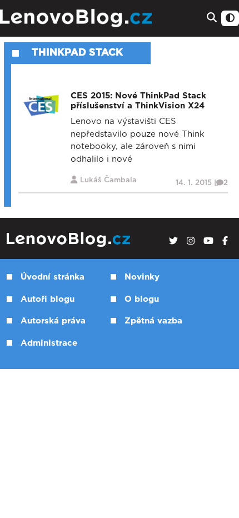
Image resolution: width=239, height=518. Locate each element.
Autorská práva (53, 321)
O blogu (142, 299)
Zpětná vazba (153, 321)
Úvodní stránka (52, 277)
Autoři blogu (47, 299)
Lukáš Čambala (108, 180)
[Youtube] (208, 241)
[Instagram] (191, 241)
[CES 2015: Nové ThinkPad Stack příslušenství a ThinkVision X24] (41, 105)
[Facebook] (225, 241)
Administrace (49, 343)
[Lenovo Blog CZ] (77, 18)
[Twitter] (173, 241)
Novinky (142, 277)
